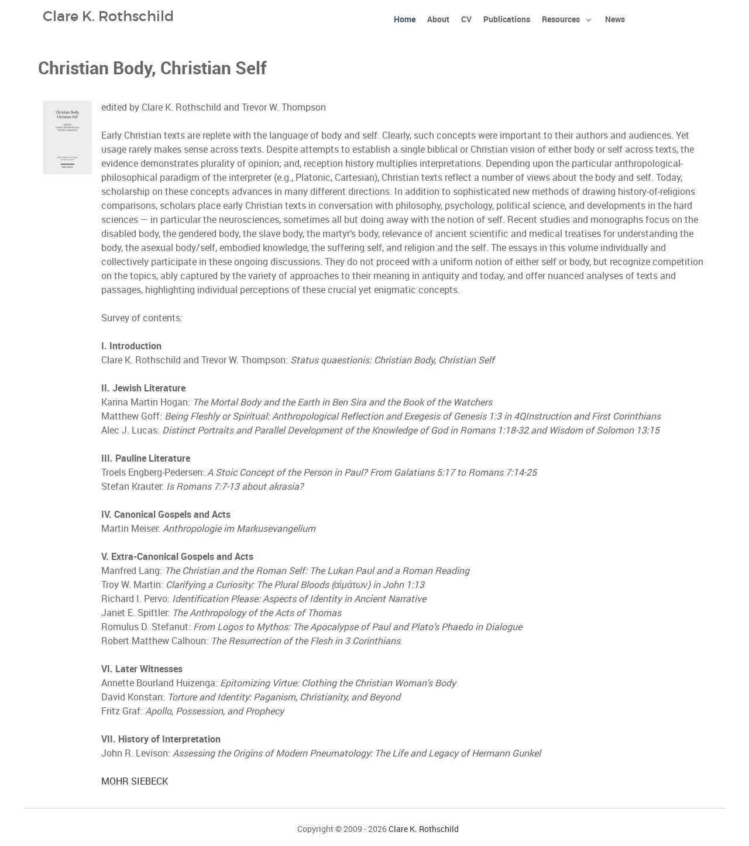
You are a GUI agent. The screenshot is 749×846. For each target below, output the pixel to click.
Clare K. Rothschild (424, 829)
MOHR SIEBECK (134, 781)
